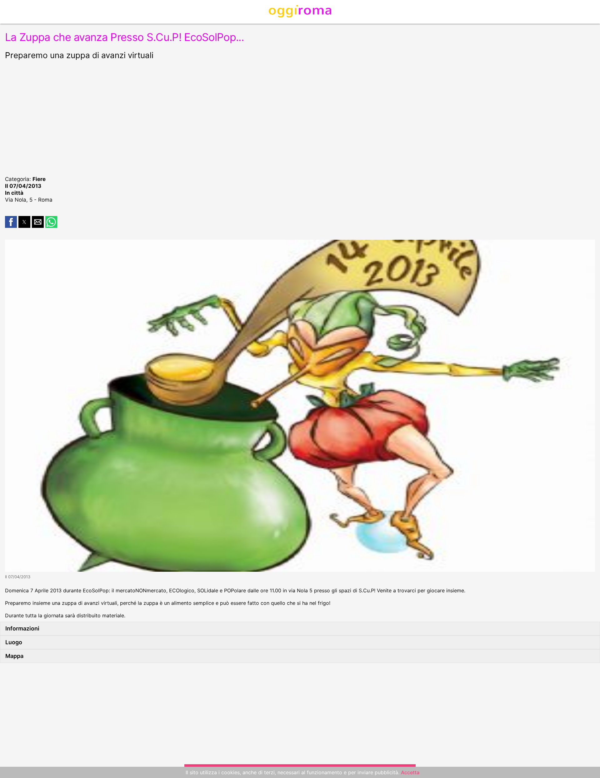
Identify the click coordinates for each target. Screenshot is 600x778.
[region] (300, 117)
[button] (11, 222)
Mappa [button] (14, 656)
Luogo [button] (13, 642)
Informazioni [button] (22, 628)
